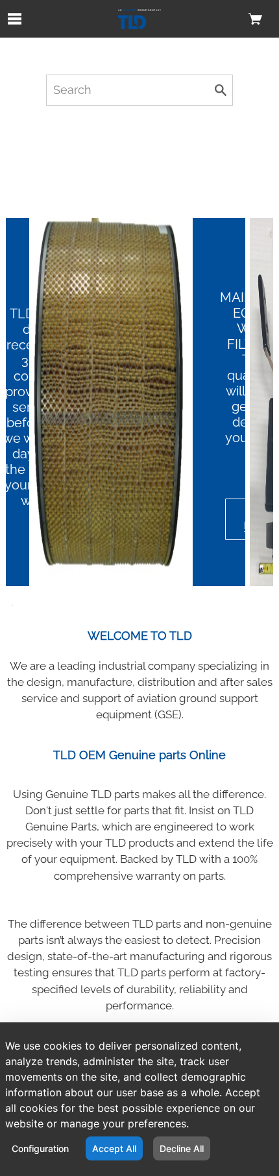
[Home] (140, 18)
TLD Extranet (245, 51)
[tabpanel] (140, 402)
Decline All (182, 1148)
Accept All (114, 1148)
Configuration (40, 1148)
